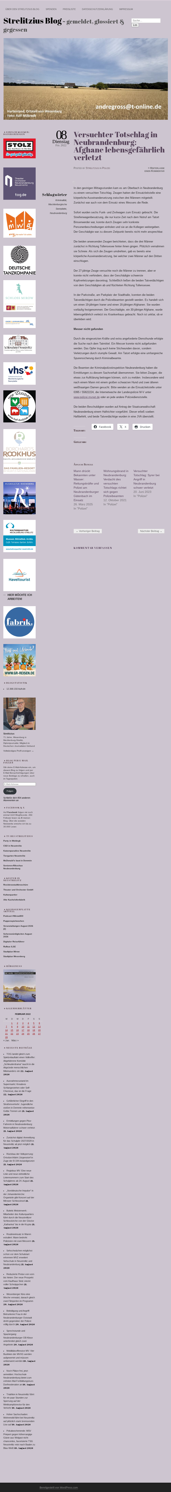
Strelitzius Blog (32, 20)
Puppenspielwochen (13, 921)
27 (39, 1034)
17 (23, 1030)
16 (17, 1030)
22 (12, 1034)
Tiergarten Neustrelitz (14, 856)
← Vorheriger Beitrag (88, 531)
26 (34, 1034)
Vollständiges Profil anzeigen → (18, 751)
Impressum (126, 9)
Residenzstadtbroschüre (15, 885)
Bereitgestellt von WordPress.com (59, 1487)
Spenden (51, 9)
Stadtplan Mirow (11, 951)
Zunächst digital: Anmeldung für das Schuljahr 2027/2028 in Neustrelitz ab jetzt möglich (19, 1141)
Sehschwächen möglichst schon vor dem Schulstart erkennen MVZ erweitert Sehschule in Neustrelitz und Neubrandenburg (17, 1257)
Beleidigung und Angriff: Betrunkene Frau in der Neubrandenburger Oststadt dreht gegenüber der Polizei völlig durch (17, 1318)
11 (28, 1026)
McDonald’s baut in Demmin (17, 860)
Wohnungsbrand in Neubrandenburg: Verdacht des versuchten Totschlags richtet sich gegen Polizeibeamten (115, 483)
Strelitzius (92, 168)
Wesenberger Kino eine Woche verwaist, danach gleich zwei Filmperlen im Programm (19, 1297)
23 (17, 1034)
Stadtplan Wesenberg (14, 956)
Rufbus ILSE (9, 946)
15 (12, 1030)
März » (15, 1040)
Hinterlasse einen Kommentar (155, 169)
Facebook (12, 812)
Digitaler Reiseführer (13, 941)
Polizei (106, 168)
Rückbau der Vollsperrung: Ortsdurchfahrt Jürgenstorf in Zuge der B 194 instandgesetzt (18, 1157)
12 (34, 1026)
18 (28, 1030)
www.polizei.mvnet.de (87, 397)
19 (34, 1030)
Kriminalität (60, 200)
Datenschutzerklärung (97, 9)
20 (39, 1030)
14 (6, 1030)
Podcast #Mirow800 (13, 916)
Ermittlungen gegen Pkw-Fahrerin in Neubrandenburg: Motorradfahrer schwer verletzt (19, 1124)
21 (6, 1034)
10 (23, 1026)
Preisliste (69, 9)
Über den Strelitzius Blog (22, 9)
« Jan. (6, 1040)
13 (39, 1026)
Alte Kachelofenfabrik (14, 900)
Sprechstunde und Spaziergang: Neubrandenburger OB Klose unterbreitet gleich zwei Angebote (18, 1338)
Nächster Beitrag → (151, 531)
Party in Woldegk (12, 841)
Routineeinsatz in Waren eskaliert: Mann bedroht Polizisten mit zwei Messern (17, 1237)
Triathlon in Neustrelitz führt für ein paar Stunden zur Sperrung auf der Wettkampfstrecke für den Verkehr (18, 1401)
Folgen (10, 791)
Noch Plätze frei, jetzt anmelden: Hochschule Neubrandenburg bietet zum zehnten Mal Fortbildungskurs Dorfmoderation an (18, 1378)
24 (23, 1034)
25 (28, 1034)
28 (6, 1037)
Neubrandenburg (58, 213)
